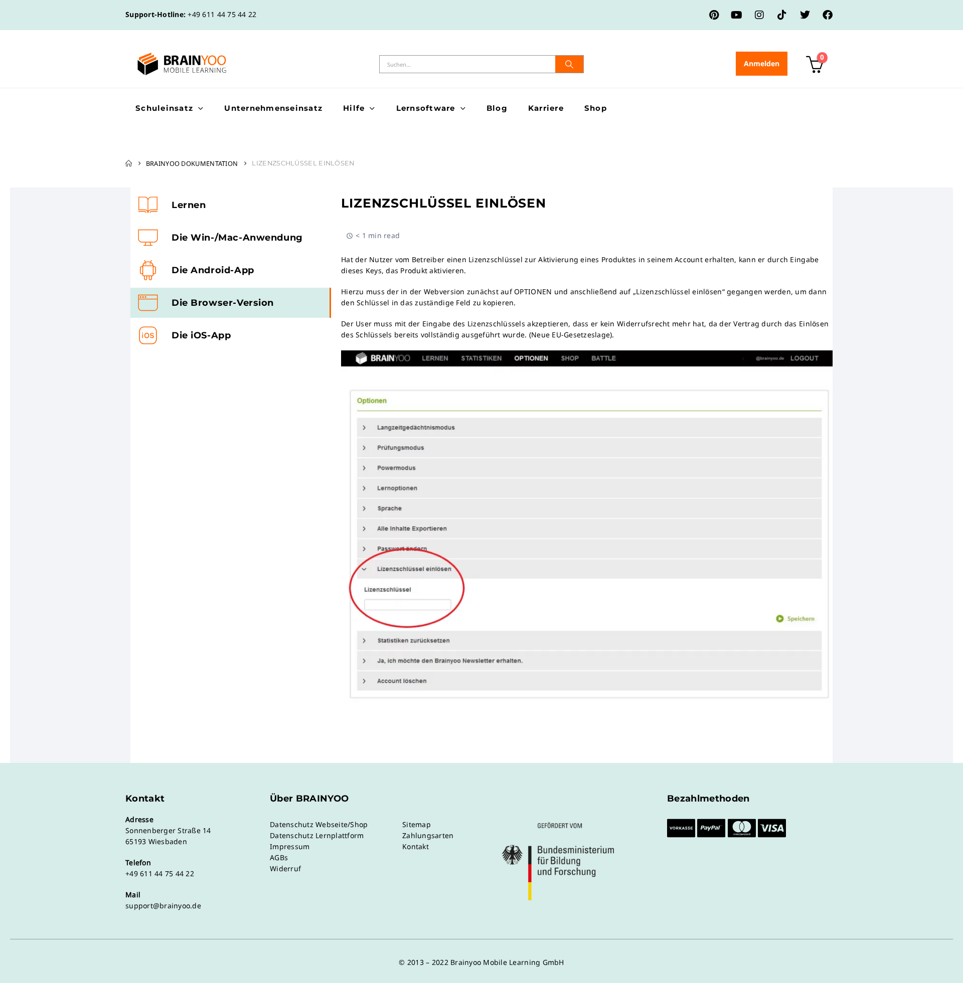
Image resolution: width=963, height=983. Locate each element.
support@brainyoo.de (163, 905)
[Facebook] (828, 15)
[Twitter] (805, 15)
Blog (497, 108)
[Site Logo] (181, 64)
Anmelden (761, 63)
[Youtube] (737, 15)
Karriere (546, 108)
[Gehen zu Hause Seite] (128, 163)
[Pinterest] (714, 15)
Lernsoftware (425, 108)
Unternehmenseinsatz (273, 108)
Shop (595, 108)
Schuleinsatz (164, 108)
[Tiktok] (782, 15)
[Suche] (569, 64)
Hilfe (354, 108)
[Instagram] (759, 15)
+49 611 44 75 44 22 (222, 14)
